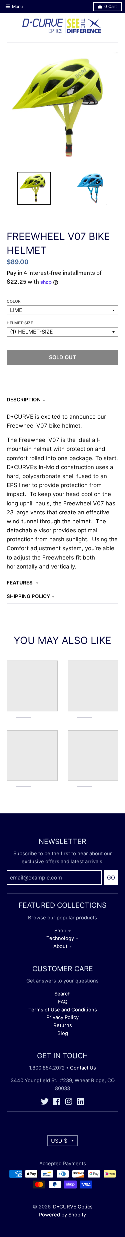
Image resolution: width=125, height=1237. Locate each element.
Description (24, 400)
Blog (62, 1033)
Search (62, 994)
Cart (110, 6)
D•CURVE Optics (73, 1207)
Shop (60, 931)
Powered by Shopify (62, 1215)
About (60, 946)
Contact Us (83, 1068)
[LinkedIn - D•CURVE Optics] (81, 1101)
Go (111, 877)
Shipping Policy (28, 596)
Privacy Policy (62, 1017)
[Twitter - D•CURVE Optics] (45, 1101)
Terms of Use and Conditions (62, 1010)
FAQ (62, 1002)
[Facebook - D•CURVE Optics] (57, 1101)
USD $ (59, 1140)
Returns (62, 1025)
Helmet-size (20, 323)
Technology (60, 938)
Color (14, 301)
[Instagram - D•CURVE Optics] (69, 1101)
